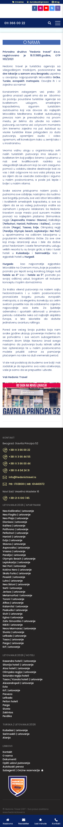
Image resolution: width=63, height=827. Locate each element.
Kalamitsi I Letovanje (15, 607)
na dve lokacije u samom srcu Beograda (31, 72)
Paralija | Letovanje (14, 555)
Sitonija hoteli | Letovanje (18, 665)
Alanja (6, 738)
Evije (36, 227)
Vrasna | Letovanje (14, 551)
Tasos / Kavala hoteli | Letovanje (23, 679)
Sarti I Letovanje (12, 588)
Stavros (41, 220)
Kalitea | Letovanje (14, 526)
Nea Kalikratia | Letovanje (18, 511)
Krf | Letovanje (11, 647)
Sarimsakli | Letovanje (16, 734)
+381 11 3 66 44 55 (19, 457)
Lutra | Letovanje (13, 581)
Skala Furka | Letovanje (17, 573)
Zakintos (8, 713)
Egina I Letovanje (13, 618)
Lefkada (7, 698)
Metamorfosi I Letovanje (17, 595)
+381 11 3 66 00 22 (19, 450)
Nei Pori (54, 231)
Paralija (8, 231)
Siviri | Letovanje (13, 614)
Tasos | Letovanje (13, 640)
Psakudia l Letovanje (15, 610)
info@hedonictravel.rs (22, 477)
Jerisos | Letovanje (14, 592)
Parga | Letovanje (13, 643)
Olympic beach (23, 231)
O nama (19, 2)
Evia (5, 687)
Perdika (7, 716)
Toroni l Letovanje (13, 599)
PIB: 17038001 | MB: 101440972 (26, 484)
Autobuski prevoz (13, 767)
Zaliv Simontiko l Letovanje (19, 621)
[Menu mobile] (57, 23)
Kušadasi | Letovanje (15, 730)
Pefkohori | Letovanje (15, 533)
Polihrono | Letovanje (15, 529)
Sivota (6, 709)
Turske (7, 81)
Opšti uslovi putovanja (16, 763)
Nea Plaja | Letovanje (15, 518)
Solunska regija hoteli (16, 676)
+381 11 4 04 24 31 (19, 470)
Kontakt (7, 752)
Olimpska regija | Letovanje (19, 672)
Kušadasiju (22, 253)
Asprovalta (18, 220)
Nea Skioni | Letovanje (16, 584)
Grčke (56, 77)
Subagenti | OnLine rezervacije (21, 770)
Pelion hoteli (10, 701)
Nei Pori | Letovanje (14, 566)
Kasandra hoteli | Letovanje (19, 661)
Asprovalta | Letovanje (16, 548)
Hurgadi (29, 257)
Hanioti (21, 224)
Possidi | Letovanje (14, 577)
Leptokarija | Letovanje (16, 562)
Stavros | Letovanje (14, 544)
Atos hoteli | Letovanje (16, 668)
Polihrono (32, 224)
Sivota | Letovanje (13, 632)
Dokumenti (9, 759)
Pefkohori (9, 224)
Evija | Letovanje (12, 540)
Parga (16, 227)
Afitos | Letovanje (13, 603)
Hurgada (10, 264)
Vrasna (30, 220)
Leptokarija (41, 231)
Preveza (7, 694)
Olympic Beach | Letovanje (19, 559)
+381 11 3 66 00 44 (19, 463)
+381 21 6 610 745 (19, 498)
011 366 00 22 (14, 23)
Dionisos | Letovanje (15, 522)
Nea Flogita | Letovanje (17, 515)
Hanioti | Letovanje (14, 537)
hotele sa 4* (11, 275)
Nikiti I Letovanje (13, 625)
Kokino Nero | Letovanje (17, 570)
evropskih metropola (26, 81)
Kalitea (45, 224)
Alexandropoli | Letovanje (18, 683)
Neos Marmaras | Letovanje (19, 629)
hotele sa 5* (36, 275)
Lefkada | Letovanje (14, 636)
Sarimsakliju (42, 253)
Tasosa (27, 227)
